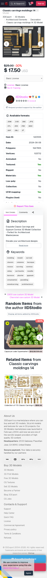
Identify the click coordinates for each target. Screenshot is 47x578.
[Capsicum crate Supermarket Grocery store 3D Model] (23, 334)
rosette (30, 271)
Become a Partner (12, 490)
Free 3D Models (11, 478)
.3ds (16, 126)
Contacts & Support (15, 504)
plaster (20, 275)
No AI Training (13, 88)
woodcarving (12, 284)
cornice (29, 267)
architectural (27, 284)
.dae (24, 122)
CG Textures (9, 482)
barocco (10, 275)
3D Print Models (11, 474)
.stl (9, 126)
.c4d (17, 122)
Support (7, 509)
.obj (16, 130)
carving (19, 267)
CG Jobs (8, 499)
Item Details (10, 212)
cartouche (19, 271)
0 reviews (31, 101)
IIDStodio (22, 97)
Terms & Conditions (12, 533)
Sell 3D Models (11, 486)
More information (11, 568)
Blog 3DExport (10, 494)
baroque (30, 262)
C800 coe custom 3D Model (20, 294)
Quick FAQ (8, 517)
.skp (9, 130)
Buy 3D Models (13, 465)
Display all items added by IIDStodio (23, 314)
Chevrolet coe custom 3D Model (25, 297)
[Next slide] (40, 44)
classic (10, 262)
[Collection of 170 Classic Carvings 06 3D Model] (23, 388)
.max (30, 126)
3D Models (9, 470)
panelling (24, 280)
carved (29, 258)
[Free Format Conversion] (22, 130)
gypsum (30, 275)
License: (11, 85)
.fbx (23, 126)
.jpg (31, 122)
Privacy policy (10, 529)
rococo (10, 267)
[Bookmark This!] (39, 346)
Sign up (41, 3)
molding (10, 258)
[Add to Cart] (34, 346)
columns (20, 262)
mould (20, 258)
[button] (39, 337)
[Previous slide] (6, 44)
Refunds (7, 537)
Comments (23, 212)
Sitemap (31, 553)
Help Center (9, 513)
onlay (9, 271)
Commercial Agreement (14, 525)
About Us (9, 416)
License (7, 521)
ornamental (12, 280)
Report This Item (25, 206)
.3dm (9, 122)
